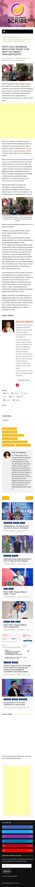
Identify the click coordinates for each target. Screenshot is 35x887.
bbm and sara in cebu (11, 438)
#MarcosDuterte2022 (10, 428)
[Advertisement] (17, 121)
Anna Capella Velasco (10, 432)
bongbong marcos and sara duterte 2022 (15, 442)
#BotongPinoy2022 (9, 60)
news (5, 588)
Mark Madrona (23, 699)
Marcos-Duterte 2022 (24, 445)
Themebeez (16, 883)
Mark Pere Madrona (9, 58)
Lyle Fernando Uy (9, 445)
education (16, 522)
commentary (17, 60)
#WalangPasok (8, 522)
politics (23, 60)
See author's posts (24, 380)
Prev (6, 498)
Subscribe (7, 871)
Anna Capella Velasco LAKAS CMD (14, 435)
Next (28, 498)
